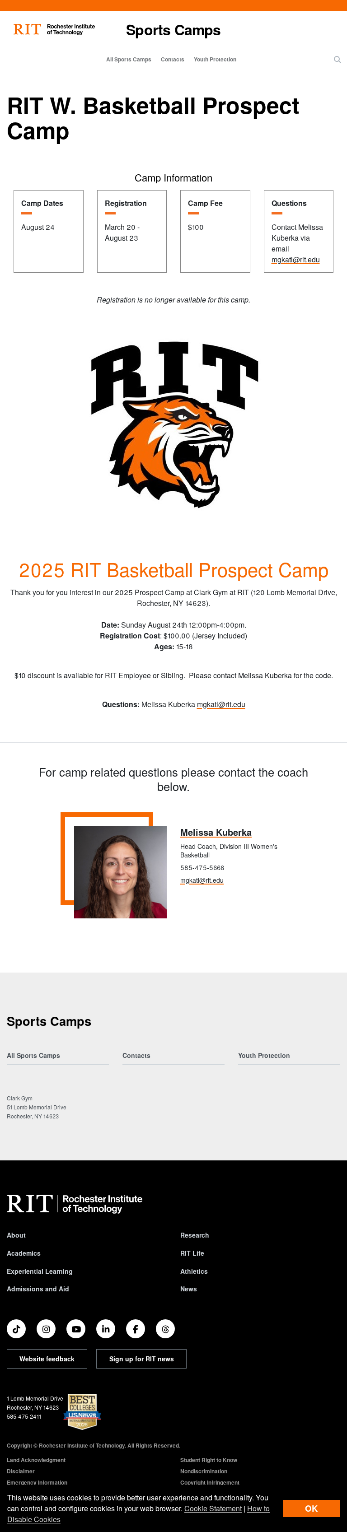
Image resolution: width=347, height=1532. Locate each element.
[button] (337, 60)
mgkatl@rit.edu (296, 259)
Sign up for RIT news (141, 1358)
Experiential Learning (40, 1271)
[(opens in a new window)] (16, 1328)
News (188, 1288)
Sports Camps (173, 29)
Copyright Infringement (209, 1482)
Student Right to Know (208, 1460)
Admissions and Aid (38, 1288)
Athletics (194, 1271)
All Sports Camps (128, 59)
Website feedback (47, 1358)
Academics (24, 1252)
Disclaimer (21, 1471)
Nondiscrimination (203, 1471)
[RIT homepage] (54, 29)
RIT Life (192, 1252)
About (16, 1234)
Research (194, 1234)
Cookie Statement (213, 1508)
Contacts (172, 59)
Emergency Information (37, 1482)
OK (311, 1508)
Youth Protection (215, 59)
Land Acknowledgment (36, 1460)
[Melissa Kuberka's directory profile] (120, 872)
